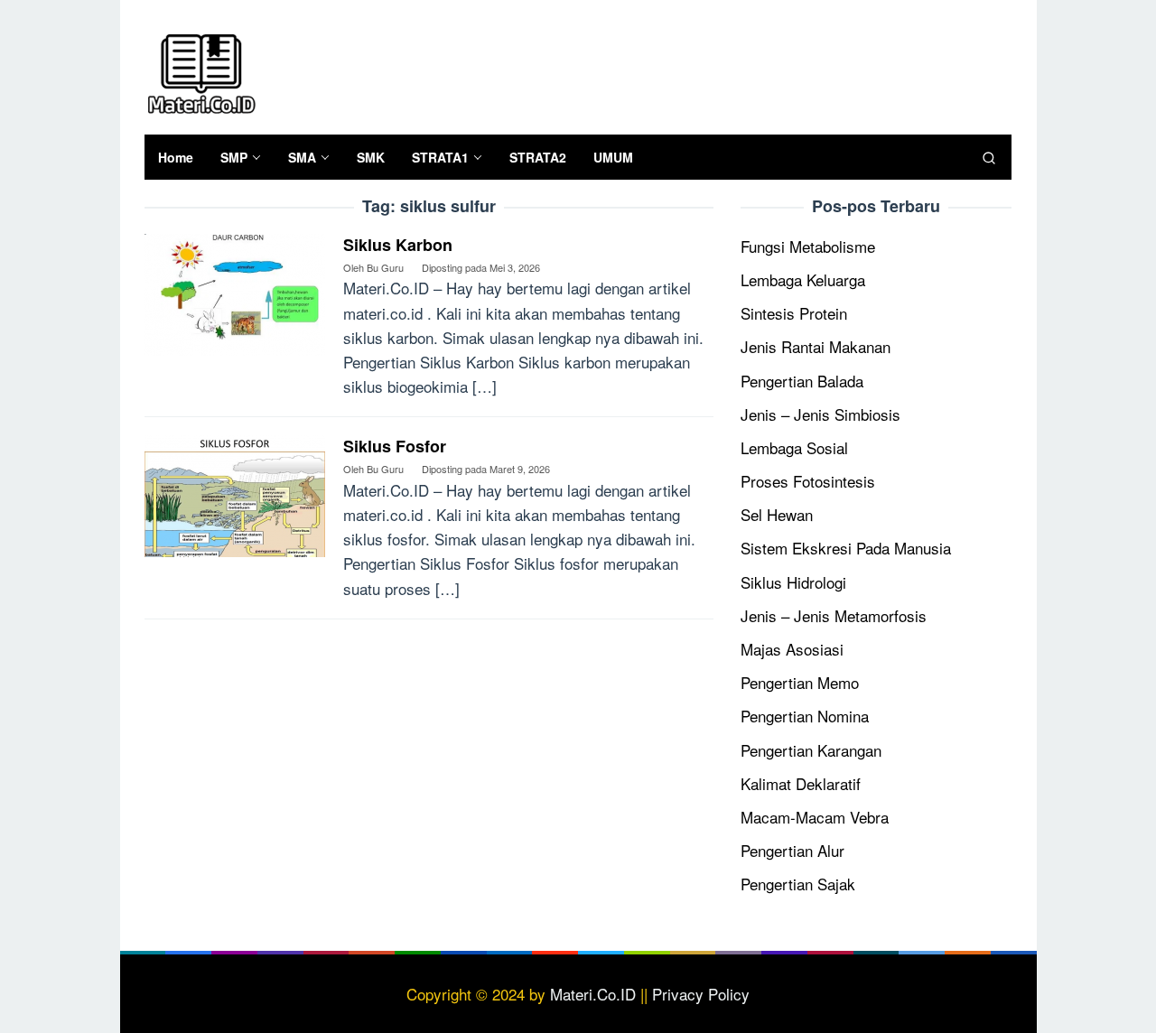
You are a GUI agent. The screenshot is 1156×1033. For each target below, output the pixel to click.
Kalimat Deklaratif (801, 783)
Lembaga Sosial (794, 447)
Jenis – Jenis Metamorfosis (834, 615)
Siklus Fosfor (394, 446)
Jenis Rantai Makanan (815, 346)
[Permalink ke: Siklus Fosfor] (234, 493)
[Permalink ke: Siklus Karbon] (234, 292)
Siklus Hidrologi (793, 582)
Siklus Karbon (397, 244)
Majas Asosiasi (792, 648)
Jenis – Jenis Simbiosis (820, 414)
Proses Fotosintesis (808, 481)
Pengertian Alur (792, 850)
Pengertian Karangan (811, 750)
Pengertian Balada (802, 380)
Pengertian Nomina (805, 715)
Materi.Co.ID (593, 993)
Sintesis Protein (794, 313)
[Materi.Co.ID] (200, 71)
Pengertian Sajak (798, 883)
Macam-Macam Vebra (815, 816)
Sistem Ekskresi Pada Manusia (846, 547)
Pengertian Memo (800, 682)
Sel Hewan (777, 514)
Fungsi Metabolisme (808, 246)
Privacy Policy (701, 993)
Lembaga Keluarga (803, 279)
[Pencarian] (989, 157)
